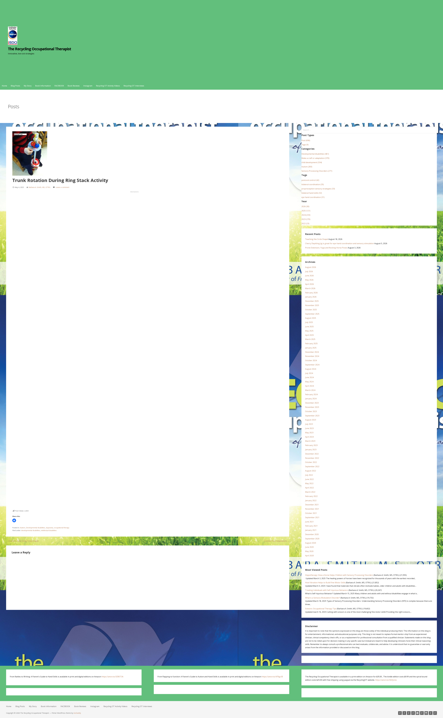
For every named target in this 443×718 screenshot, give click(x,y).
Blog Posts (15, 85)
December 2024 (312, 352)
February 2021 (311, 526)
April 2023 (309, 437)
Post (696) (305, 140)
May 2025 (309, 331)
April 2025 (309, 335)
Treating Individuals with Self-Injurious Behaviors (326, 590)
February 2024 (311, 394)
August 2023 (310, 420)
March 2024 (310, 390)
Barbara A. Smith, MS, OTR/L (39, 187)
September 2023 (312, 415)
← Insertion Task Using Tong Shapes (22, 541)
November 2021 (312, 509)
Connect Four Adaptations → (276, 541)
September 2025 (312, 314)
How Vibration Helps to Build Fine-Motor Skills (325, 582)
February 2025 (311, 343)
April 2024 (309, 386)
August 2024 (310, 369)
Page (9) (304, 144)
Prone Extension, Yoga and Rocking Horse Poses (326, 247)
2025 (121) (305, 210)
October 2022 (311, 462)
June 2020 (309, 547)
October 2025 (311, 309)
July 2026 (309, 271)
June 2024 (309, 377)
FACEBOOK (59, 85)
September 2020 (312, 538)
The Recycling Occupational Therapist (39, 48)
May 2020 (309, 551)
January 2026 (310, 297)
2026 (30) (305, 206)
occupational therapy (61, 528)
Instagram (87, 85)
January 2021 (310, 530)
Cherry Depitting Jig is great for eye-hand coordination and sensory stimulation (339, 243)
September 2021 (312, 517)
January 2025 (310, 347)
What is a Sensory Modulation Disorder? (322, 598)
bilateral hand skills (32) (311, 193)
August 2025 (310, 318)
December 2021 (312, 504)
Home (4, 85)
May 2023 (309, 432)
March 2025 (310, 339)
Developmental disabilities (35, 528)
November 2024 (312, 356)
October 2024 (311, 360)
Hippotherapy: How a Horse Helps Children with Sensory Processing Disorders (339, 575)
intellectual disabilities (49, 530)
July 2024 (309, 373)
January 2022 (310, 500)
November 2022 (312, 458)
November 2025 (312, 305)
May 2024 (309, 381)
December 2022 (312, 454)
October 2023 (311, 411)
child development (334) (311, 162)
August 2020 (310, 543)
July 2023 (309, 424)
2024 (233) (305, 215)
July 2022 (309, 475)
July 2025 (309, 322)
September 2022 (312, 466)
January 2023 (310, 449)
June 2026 (309, 275)
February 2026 (311, 292)
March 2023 (310, 441)
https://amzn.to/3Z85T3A (112, 676)
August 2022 (310, 470)
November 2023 (312, 407)
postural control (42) (310, 180)
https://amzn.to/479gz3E (272, 676)
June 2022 (309, 479)
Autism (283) (306, 166)
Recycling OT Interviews (134, 85)
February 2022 (311, 496)
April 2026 (309, 284)
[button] (14, 520)
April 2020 (309, 555)
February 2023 (311, 445)
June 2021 (309, 521)
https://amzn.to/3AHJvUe (386, 680)
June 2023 (309, 428)
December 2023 (312, 403)
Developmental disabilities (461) (315, 154)
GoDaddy (77, 713)
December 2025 (312, 301)
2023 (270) (305, 219)
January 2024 (310, 398)
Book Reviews (74, 85)
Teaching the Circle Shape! (316, 239)
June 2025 (309, 326)
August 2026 (310, 267)
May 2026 (309, 280)
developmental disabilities (30, 530)
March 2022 (310, 492)
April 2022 (309, 487)
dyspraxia (49, 528)
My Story (27, 85)
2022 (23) (305, 223)
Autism (22, 528)
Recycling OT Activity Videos (108, 85)
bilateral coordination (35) (312, 184)
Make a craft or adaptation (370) (315, 158)
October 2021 (311, 513)
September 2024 (312, 364)
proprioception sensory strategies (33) (318, 188)
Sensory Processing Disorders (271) (316, 171)
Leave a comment (62, 187)
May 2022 (309, 483)
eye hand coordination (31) (313, 197)
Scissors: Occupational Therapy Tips (320, 608)
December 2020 (312, 534)
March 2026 (310, 288)
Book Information (43, 85)
